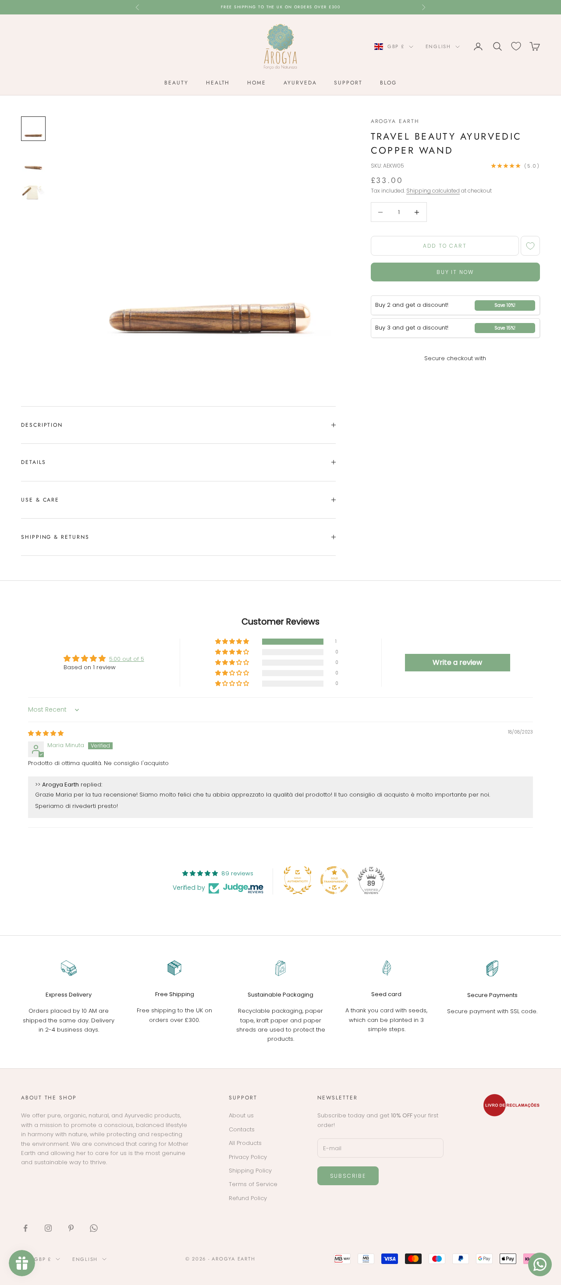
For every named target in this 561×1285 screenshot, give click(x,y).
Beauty (176, 83)
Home (256, 83)
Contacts (242, 1129)
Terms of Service (253, 1184)
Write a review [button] (457, 662)
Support (348, 83)
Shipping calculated (433, 190)
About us (241, 1115)
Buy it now (455, 272)
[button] (232, 642)
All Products (245, 1143)
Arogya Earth (395, 121)
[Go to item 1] (33, 128)
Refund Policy (248, 1198)
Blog (388, 83)
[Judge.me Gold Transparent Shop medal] (334, 880)
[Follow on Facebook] (25, 1228)
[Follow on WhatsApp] (93, 1228)
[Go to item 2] (33, 160)
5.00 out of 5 (126, 659)
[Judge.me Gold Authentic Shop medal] (298, 880)
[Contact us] (540, 1264)
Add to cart (445, 245)
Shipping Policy (250, 1170)
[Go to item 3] (33, 191)
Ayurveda (300, 83)
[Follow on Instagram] (48, 1228)
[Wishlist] (516, 46)
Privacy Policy (248, 1157)
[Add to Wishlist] (530, 246)
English (438, 46)
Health (218, 83)
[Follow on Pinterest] (71, 1228)
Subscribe (348, 1176)
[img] (46, 733)
